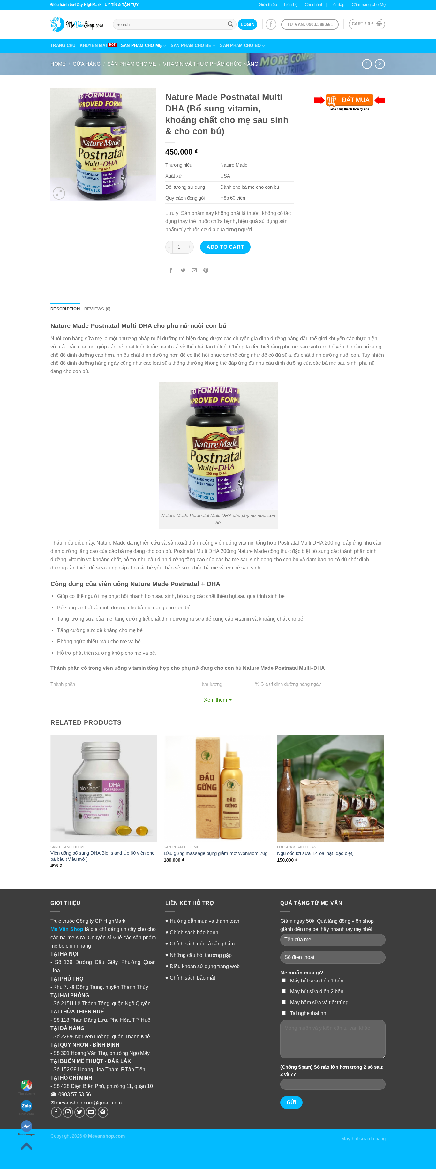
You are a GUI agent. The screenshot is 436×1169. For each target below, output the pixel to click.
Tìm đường (26, 1093)
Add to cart (225, 247)
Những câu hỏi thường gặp (201, 955)
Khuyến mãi (93, 45)
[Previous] (51, 807)
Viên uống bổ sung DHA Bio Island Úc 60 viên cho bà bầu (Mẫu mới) (102, 856)
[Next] (383, 807)
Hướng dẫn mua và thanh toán (204, 921)
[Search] (230, 24)
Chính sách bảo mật (192, 978)
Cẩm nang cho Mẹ (369, 4)
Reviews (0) (97, 309)
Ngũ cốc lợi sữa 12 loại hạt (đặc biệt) (315, 853)
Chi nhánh (314, 4)
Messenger (26, 1134)
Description (65, 309)
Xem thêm (215, 700)
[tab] (65, 309)
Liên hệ (290, 4)
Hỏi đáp (337, 4)
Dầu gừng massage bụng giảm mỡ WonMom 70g (215, 853)
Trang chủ (62, 45)
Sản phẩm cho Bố (240, 45)
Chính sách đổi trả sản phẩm (202, 943)
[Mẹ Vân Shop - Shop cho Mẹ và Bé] (76, 24)
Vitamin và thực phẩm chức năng (210, 64)
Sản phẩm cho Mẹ (141, 45)
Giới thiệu (268, 4)
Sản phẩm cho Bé (191, 45)
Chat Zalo (26, 1114)
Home (58, 64)
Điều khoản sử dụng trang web (205, 966)
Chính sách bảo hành (194, 932)
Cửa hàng (87, 64)
